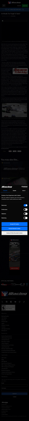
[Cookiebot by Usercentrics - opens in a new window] (21, 187)
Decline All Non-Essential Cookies (15, 233)
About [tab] (23, 190)
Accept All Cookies (14, 224)
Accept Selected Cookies (14, 228)
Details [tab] (14, 190)
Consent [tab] (5, 190)
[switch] (25, 209)
